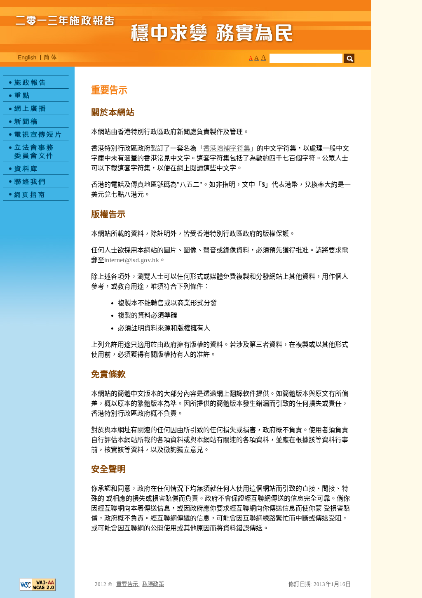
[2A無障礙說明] (37, 588)
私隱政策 (153, 584)
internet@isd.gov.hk (131, 260)
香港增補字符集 (226, 148)
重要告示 (127, 584)
